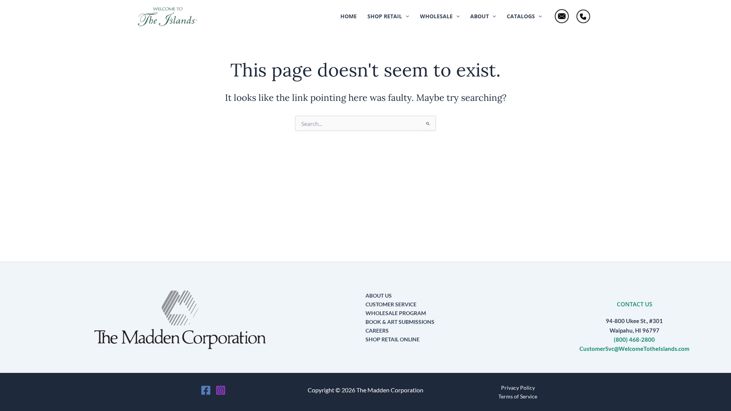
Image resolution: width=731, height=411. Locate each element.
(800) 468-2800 (634, 339)
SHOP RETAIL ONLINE (393, 339)
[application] (405, 16)
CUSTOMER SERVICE (391, 304)
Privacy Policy (518, 387)
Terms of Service (517, 396)
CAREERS (377, 330)
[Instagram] (220, 390)
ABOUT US (379, 295)
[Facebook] (206, 390)
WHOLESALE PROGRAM (396, 313)
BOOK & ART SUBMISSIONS (400, 322)
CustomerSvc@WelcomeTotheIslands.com (634, 349)
